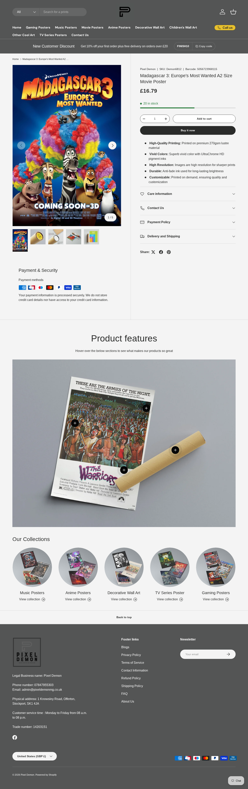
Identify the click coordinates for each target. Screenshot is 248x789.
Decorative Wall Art (150, 27)
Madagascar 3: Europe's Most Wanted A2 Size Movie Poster (45, 59)
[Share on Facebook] (161, 252)
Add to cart (204, 118)
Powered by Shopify (46, 774)
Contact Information (134, 670)
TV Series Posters (53, 35)
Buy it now (188, 130)
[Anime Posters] (78, 567)
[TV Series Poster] (169, 567)
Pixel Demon (148, 69)
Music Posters (66, 27)
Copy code (205, 46)
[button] (233, 12)
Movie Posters (92, 27)
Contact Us (80, 35)
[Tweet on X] (153, 252)
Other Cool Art (23, 35)
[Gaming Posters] (215, 567)
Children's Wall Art (183, 27)
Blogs (125, 647)
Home (16, 27)
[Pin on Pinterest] (169, 252)
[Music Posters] (32, 567)
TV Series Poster (169, 593)
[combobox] (49, 12)
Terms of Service (132, 662)
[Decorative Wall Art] (124, 567)
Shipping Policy (132, 686)
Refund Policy (131, 678)
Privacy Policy (131, 655)
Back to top (124, 617)
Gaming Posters (38, 27)
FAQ (124, 693)
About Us (127, 701)
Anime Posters (119, 27)
